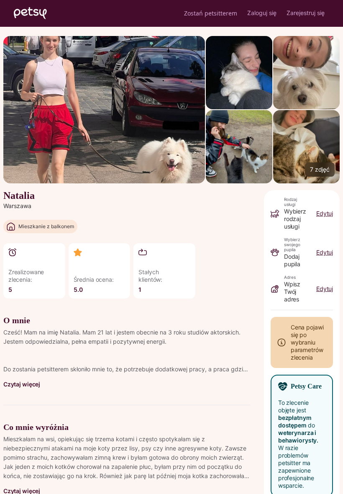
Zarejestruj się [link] (306, 12)
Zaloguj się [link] (261, 12)
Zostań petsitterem (210, 13)
